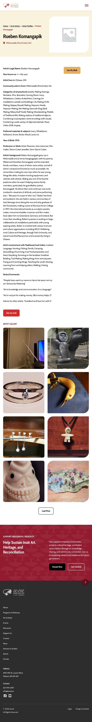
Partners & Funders (10, 649)
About (5, 607)
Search (5, 654)
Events (5, 623)
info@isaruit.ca (8, 691)
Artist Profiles (27, 26)
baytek (86, 709)
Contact (6, 638)
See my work (11, 313)
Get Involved (76, 567)
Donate (6, 659)
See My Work (72, 70)
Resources (7, 628)
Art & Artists (15, 26)
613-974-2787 (8, 688)
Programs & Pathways (11, 613)
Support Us (7, 633)
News (5, 643)
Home (5, 26)
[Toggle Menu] (86, 5)
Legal (70, 709)
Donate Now (57, 567)
